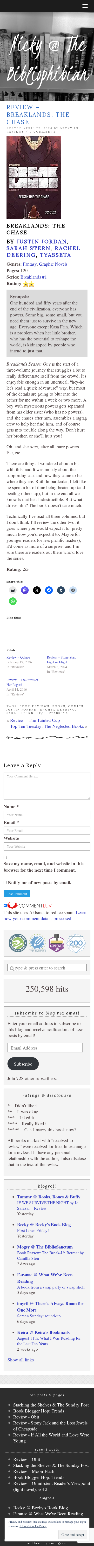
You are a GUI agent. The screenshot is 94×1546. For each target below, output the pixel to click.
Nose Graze (58, 1543)
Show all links (20, 1360)
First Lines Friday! (33, 1230)
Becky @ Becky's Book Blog (44, 1224)
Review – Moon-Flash (33, 1471)
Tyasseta (55, 254)
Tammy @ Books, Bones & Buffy (48, 1196)
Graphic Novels (53, 264)
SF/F (41, 713)
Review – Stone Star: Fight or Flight (61, 659)
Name (11, 806)
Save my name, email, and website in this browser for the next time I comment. (43, 866)
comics (75, 706)
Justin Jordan (42, 241)
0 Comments (43, 131)
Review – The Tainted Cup (35, 720)
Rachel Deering (57, 709)
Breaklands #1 (33, 277)
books (58, 706)
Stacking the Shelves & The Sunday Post (51, 1405)
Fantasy (30, 264)
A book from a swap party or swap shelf (51, 1287)
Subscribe (23, 1064)
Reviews (15, 131)
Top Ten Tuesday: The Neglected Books (47, 726)
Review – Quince (18, 657)
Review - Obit (26, 1417)
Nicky (66, 128)
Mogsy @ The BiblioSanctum (45, 1246)
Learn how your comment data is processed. (45, 915)
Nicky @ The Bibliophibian (47, 59)
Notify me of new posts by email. (39, 882)
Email (11, 822)
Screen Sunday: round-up (39, 1315)
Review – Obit (26, 1459)
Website (11, 838)
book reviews (34, 706)
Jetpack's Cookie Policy (33, 1526)
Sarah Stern (29, 248)
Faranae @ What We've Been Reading (48, 1514)
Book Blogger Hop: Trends (38, 1411)
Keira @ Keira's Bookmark (43, 1332)
